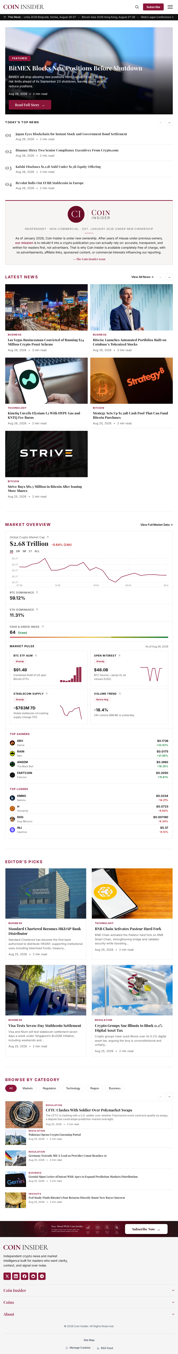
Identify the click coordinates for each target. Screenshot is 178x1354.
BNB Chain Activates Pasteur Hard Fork (128, 928)
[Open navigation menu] (170, 7)
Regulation (49, 1088)
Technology (73, 1088)
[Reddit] (33, 1276)
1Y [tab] (30, 551)
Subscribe (153, 7)
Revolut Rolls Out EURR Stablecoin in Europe (50, 183)
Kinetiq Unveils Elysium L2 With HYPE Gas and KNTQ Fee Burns (44, 415)
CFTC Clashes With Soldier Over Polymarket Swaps (89, 1110)
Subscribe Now (146, 1228)
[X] (7, 1276)
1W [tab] (18, 551)
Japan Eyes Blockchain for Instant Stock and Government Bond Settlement (71, 134)
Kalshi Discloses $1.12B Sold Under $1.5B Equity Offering (58, 166)
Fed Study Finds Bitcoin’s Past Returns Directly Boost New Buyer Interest (77, 1197)
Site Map (89, 1340)
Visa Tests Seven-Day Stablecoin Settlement (44, 1025)
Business (115, 1088)
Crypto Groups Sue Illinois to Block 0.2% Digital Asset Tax (128, 1028)
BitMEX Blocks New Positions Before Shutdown (75, 68)
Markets (28, 1088)
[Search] (137, 7)
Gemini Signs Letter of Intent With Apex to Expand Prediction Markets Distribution (83, 1176)
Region (94, 1088)
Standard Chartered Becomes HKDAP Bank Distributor (44, 931)
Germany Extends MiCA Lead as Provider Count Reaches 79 (68, 1155)
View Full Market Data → (156, 524)
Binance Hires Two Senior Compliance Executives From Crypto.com (67, 150)
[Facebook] (24, 1276)
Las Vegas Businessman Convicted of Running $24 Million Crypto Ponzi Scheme (46, 342)
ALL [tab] (37, 551)
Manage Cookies (80, 1347)
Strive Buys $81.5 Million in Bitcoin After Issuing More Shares (45, 488)
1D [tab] (11, 551)
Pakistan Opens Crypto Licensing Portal (55, 1134)
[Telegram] (42, 1276)
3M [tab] (24, 551)
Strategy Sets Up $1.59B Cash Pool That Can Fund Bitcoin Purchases (130, 415)
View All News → (142, 277)
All (11, 1088)
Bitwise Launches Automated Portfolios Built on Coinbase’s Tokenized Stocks (129, 342)
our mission (24, 243)
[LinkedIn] (16, 1276)
